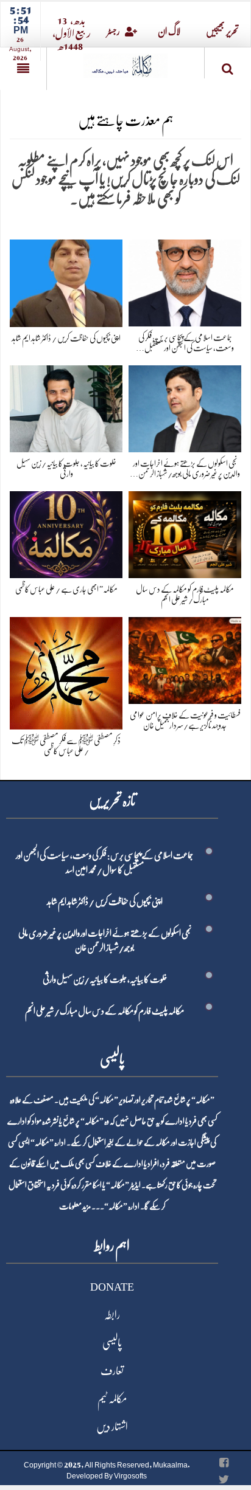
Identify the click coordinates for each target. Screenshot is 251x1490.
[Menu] (23, 68)
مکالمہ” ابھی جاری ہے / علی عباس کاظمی (66, 589)
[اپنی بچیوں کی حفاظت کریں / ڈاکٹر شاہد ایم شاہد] (66, 280)
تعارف (112, 1371)
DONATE (112, 1287)
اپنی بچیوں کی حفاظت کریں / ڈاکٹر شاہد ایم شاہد (66, 338)
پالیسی (112, 1343)
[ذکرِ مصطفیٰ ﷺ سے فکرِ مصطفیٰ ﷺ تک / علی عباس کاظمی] (66, 670)
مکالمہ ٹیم (112, 1399)
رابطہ (112, 1315)
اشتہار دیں (112, 1427)
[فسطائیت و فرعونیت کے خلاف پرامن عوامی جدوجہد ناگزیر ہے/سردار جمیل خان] (185, 658)
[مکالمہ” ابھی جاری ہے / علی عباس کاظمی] (66, 532)
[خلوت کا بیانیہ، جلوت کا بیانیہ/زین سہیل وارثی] (66, 406)
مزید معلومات (75, 1206)
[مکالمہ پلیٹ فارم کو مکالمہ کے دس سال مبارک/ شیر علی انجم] (185, 532)
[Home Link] (125, 61)
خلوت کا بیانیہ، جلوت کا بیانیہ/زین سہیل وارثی (105, 979)
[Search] (228, 65)
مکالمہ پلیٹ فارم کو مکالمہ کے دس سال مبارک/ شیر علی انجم (104, 1011)
